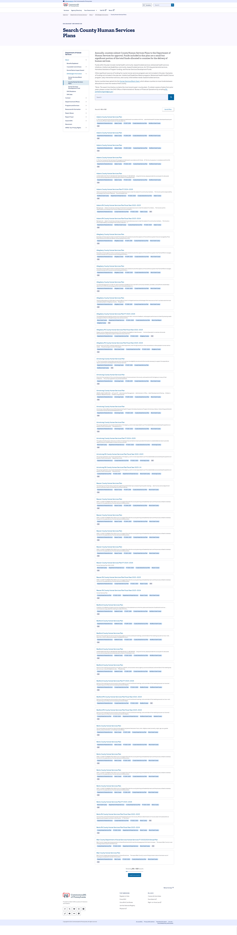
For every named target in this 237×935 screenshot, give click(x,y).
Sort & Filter (168, 109)
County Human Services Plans (75, 82)
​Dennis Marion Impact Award (75, 70)
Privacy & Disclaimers (149, 921)
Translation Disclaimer (161, 921)
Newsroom (68, 124)
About (67, 60)
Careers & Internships (154, 896)
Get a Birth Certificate (126, 902)
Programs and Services (72, 105)
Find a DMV (123, 899)
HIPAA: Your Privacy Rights (73, 127)
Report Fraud (69, 117)
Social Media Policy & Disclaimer (165, 923)
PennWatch (151, 899)
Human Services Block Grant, (130, 81)
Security (170, 921)
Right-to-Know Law (154, 902)
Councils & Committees (74, 67)
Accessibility (139, 921)
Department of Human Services (73, 53)
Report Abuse (69, 113)
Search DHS (68, 120)
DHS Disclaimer (71, 91)
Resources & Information (73, 109)
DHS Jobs (69, 94)
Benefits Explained (72, 63)
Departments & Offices (72, 101)
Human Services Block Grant (75, 78)
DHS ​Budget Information (74, 73)
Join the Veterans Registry (127, 905)
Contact (67, 98)
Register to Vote (124, 896)
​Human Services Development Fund (74, 87)
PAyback (122, 908)
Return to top (168, 888)
